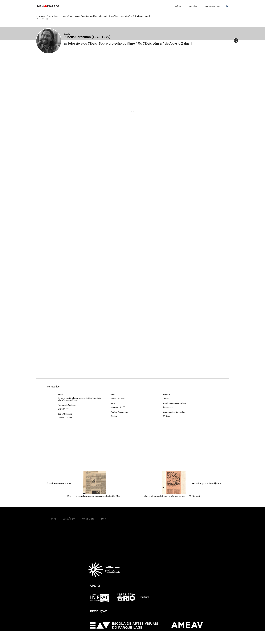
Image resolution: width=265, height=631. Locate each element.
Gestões (193, 6)
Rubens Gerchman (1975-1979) (65, 16)
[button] (227, 6)
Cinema (69, 418)
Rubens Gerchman (118, 398)
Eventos (61, 418)
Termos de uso (212, 6)
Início (178, 6)
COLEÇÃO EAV (69, 518)
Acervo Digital (88, 518)
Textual (166, 398)
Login (103, 518)
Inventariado (168, 407)
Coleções (46, 16)
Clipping (114, 416)
